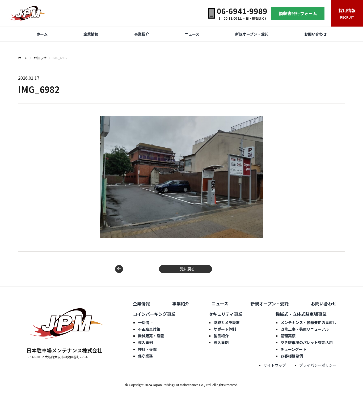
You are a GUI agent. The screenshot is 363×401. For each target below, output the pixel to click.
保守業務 (145, 356)
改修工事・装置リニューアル (305, 329)
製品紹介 (221, 335)
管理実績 (288, 335)
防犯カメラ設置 (227, 322)
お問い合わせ (315, 34)
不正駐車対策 (149, 329)
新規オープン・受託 (251, 34)
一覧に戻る (185, 268)
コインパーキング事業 (154, 314)
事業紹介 (141, 34)
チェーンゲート (293, 349)
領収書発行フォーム (298, 13)
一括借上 (145, 322)
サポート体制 (225, 329)
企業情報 (90, 34)
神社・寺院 (147, 349)
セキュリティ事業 (225, 314)
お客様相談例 (292, 356)
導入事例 (145, 342)
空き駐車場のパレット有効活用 (307, 342)
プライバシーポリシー (317, 365)
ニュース (192, 34)
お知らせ (40, 58)
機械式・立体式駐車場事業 (301, 314)
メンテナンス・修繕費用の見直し (308, 322)
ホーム (42, 34)
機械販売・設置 (151, 335)
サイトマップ (275, 365)
